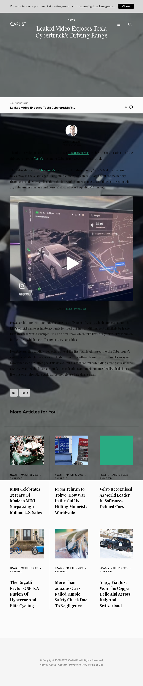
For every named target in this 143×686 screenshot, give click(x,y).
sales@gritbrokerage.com (97, 6)
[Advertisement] (71, 69)
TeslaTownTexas (78, 153)
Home (43, 665)
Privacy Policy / (78, 665)
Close (126, 6)
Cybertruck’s (46, 170)
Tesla (24, 393)
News (13, 474)
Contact (62, 665)
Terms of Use (95, 665)
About (52, 665)
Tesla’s (38, 158)
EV (14, 393)
